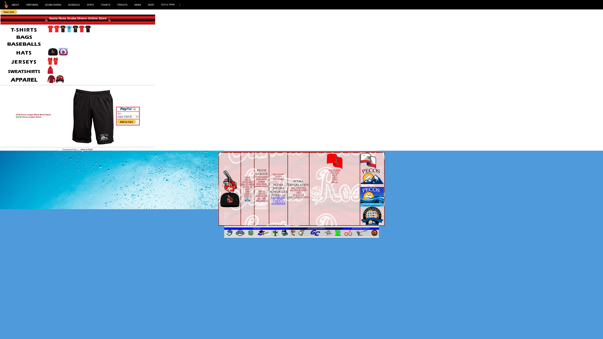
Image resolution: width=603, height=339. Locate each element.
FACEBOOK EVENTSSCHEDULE (278, 200)
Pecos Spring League (261, 180)
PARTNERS (32, 4)
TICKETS (105, 4)
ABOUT (15, 4)
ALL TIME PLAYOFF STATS (298, 191)
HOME (247, 177)
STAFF (334, 180)
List (283, 195)
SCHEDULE (74, 4)
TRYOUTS (122, 4)
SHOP (151, 4)
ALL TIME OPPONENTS (262, 199)
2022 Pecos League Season (262, 185)
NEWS (137, 4)
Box (279, 195)
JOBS (247, 191)
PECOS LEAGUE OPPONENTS (262, 193)
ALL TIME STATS (298, 188)
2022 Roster (278, 179)
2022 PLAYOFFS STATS (298, 197)
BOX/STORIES (247, 184)
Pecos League (261, 177)
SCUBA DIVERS (53, 4)
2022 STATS (298, 195)
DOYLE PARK (168, 4)
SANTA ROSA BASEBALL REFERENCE (261, 205)
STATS (90, 4)
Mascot (334, 182)
